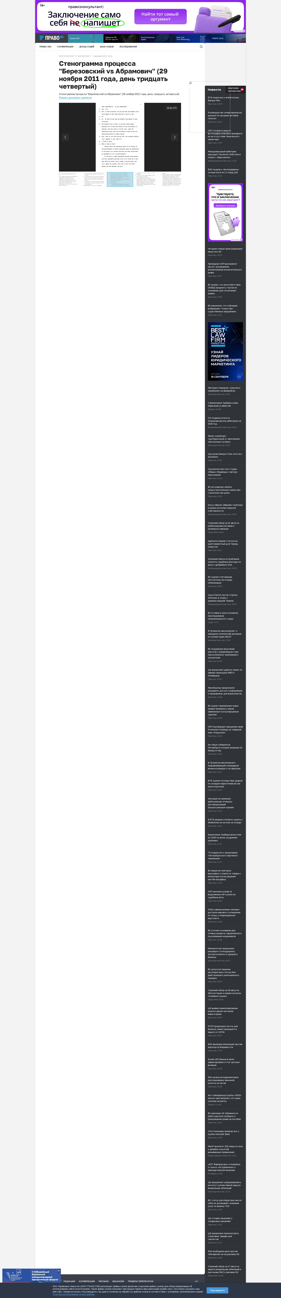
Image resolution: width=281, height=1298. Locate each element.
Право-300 (45, 46)
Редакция (69, 1281)
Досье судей (86, 46)
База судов (107, 46)
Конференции (65, 46)
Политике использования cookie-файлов (73, 1294)
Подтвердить (217, 1290)
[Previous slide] (65, 137)
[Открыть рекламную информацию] (241, 240)
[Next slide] (174, 137)
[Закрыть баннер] (59, 1271)
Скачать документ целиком (75, 97)
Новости (214, 89)
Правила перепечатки (140, 1281)
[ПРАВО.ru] (52, 38)
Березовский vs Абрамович (75, 56)
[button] (68, 179)
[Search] (201, 46)
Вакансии (118, 1281)
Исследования (128, 46)
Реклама (104, 1281)
